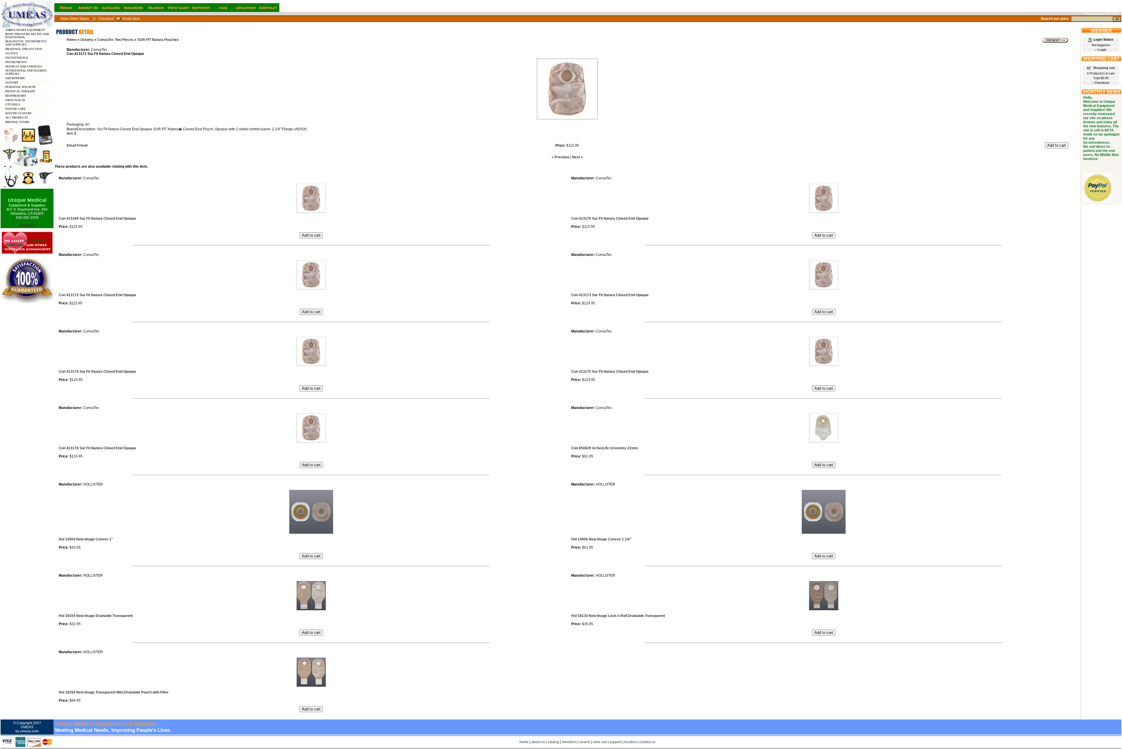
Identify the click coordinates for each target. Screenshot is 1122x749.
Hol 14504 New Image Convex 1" (86, 539)
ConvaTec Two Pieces (115, 40)
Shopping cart (1104, 68)
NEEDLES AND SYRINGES (23, 66)
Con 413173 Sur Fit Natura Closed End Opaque (610, 295)
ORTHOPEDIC (15, 78)
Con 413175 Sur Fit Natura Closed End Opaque (610, 372)
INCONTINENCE (16, 57)
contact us (647, 742)
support (615, 742)
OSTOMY (11, 82)
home (524, 742)
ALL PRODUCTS (16, 117)
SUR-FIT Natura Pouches (158, 40)
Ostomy (87, 40)
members (569, 742)
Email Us (27, 225)
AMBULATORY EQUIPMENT (25, 30)
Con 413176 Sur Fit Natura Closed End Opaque (97, 448)
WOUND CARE (15, 108)
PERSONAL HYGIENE (20, 87)
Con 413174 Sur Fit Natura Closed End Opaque (97, 372)
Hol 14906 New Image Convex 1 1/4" (601, 539)
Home (72, 40)
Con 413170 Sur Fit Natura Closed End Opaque (610, 218)
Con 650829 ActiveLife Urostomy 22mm (604, 448)
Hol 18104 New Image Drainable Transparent (96, 616)
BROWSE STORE (17, 122)
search (584, 742)
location (630, 742)
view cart (600, 742)
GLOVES (11, 53)
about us (538, 742)
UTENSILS (12, 104)
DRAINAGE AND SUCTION (23, 49)
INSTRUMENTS (16, 62)
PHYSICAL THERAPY (20, 91)
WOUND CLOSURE (18, 113)
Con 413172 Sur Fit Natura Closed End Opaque (97, 295)
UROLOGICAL (15, 100)
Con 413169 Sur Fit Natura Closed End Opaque (97, 218)
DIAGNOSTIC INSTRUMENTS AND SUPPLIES (26, 43)
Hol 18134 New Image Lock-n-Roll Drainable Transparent (618, 616)
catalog (553, 742)
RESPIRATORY (15, 95)
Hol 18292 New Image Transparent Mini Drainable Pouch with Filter (114, 692)
